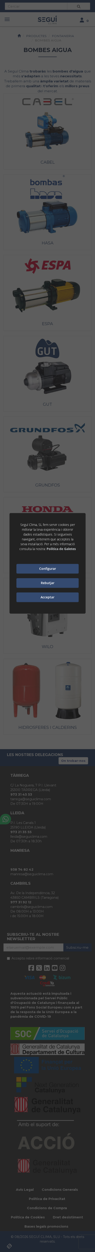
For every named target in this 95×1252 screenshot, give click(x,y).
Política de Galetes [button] (61, 549)
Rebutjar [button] (47, 583)
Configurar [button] (47, 569)
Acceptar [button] (47, 597)
